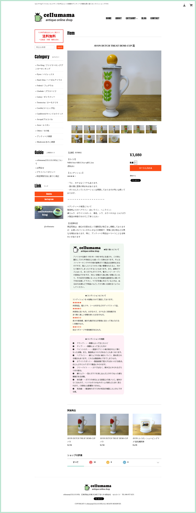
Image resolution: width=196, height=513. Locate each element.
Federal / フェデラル (45, 86)
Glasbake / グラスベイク (47, 91)
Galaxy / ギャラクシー (46, 97)
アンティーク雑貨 (44, 136)
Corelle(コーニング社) (46, 108)
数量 (132, 163)
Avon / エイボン (43, 125)
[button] (131, 18)
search (60, 47)
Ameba (49, 194)
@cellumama (49, 227)
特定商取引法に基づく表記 (48, 176)
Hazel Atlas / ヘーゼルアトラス (49, 80)
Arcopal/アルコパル (45, 119)
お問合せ (40, 168)
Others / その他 (43, 131)
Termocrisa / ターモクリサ (47, 103)
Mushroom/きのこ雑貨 (46, 142)
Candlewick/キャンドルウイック (50, 114)
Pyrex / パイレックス (45, 74)
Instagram (49, 199)
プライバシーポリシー (46, 172)
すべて (76, 462)
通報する (133, 176)
